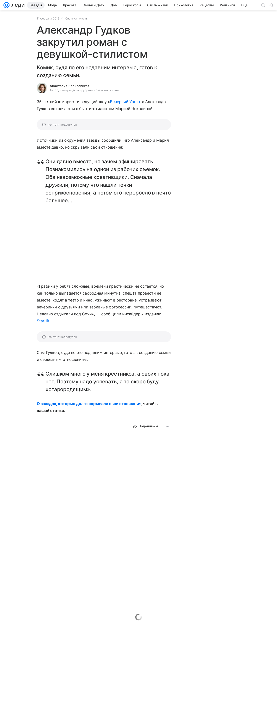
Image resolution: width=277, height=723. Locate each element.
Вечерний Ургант (126, 101)
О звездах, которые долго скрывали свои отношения (89, 403)
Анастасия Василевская (70, 86)
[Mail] (6, 5)
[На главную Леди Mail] (17, 5)
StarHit (43, 321)
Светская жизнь (76, 18)
